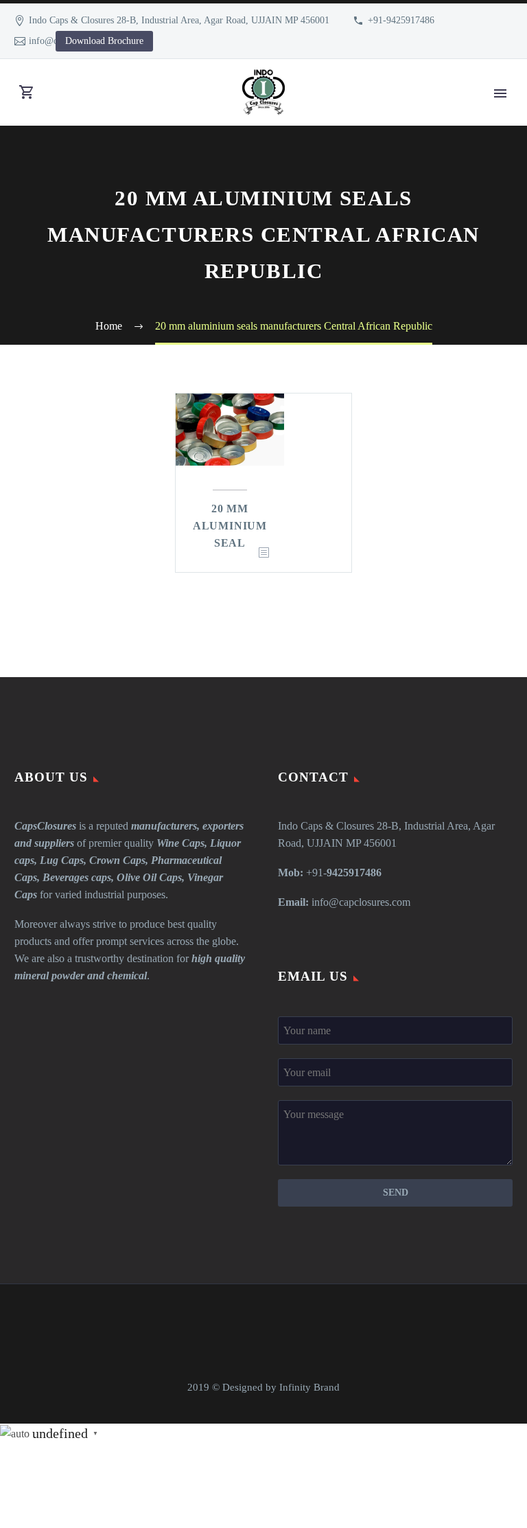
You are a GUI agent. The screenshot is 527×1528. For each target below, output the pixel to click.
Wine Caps (180, 843)
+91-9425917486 (401, 20)
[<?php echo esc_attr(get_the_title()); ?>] (263, 553)
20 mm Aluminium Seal (230, 526)
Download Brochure (104, 41)
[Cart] (26, 92)
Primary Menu (500, 93)
